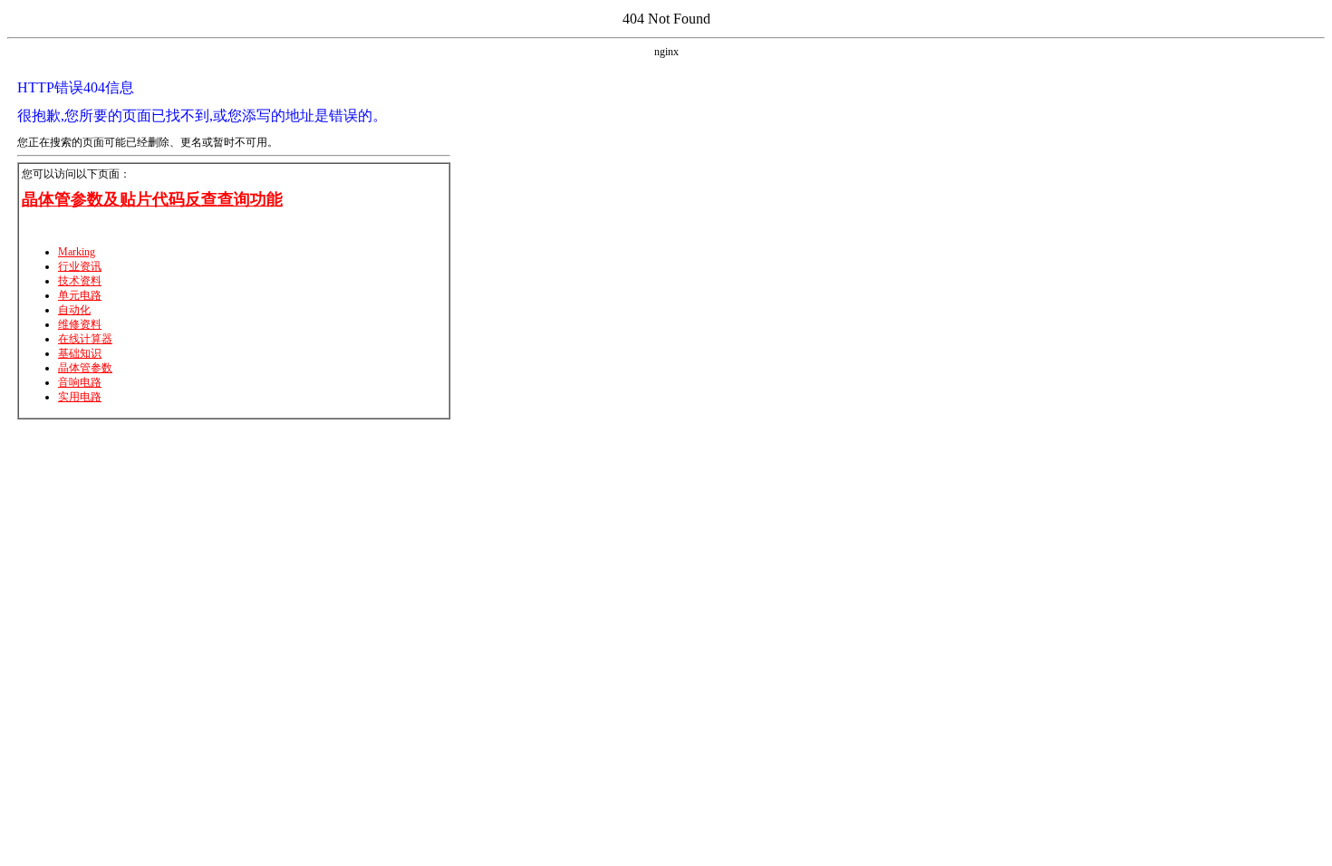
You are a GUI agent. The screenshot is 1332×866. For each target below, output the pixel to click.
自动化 (74, 309)
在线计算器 (85, 338)
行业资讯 (79, 266)
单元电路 (79, 295)
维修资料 (79, 324)
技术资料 (79, 280)
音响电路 (79, 382)
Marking (76, 251)
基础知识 (79, 353)
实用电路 (79, 396)
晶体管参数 (85, 367)
